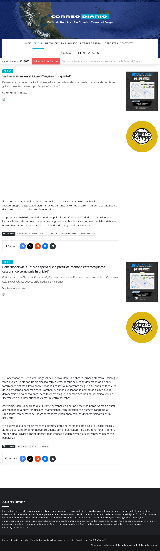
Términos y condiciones (102, 545)
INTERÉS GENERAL (91, 43)
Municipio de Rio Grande (27, 234)
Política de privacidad (126, 545)
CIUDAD (38, 43)
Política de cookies (148, 545)
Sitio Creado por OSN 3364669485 (88, 540)
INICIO (27, 43)
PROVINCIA (51, 43)
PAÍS (63, 43)
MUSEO (43, 234)
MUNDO (72, 43)
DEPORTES (111, 43)
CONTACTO (126, 43)
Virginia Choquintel (87, 234)
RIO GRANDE (54, 234)
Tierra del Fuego (69, 234)
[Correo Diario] (80, 19)
